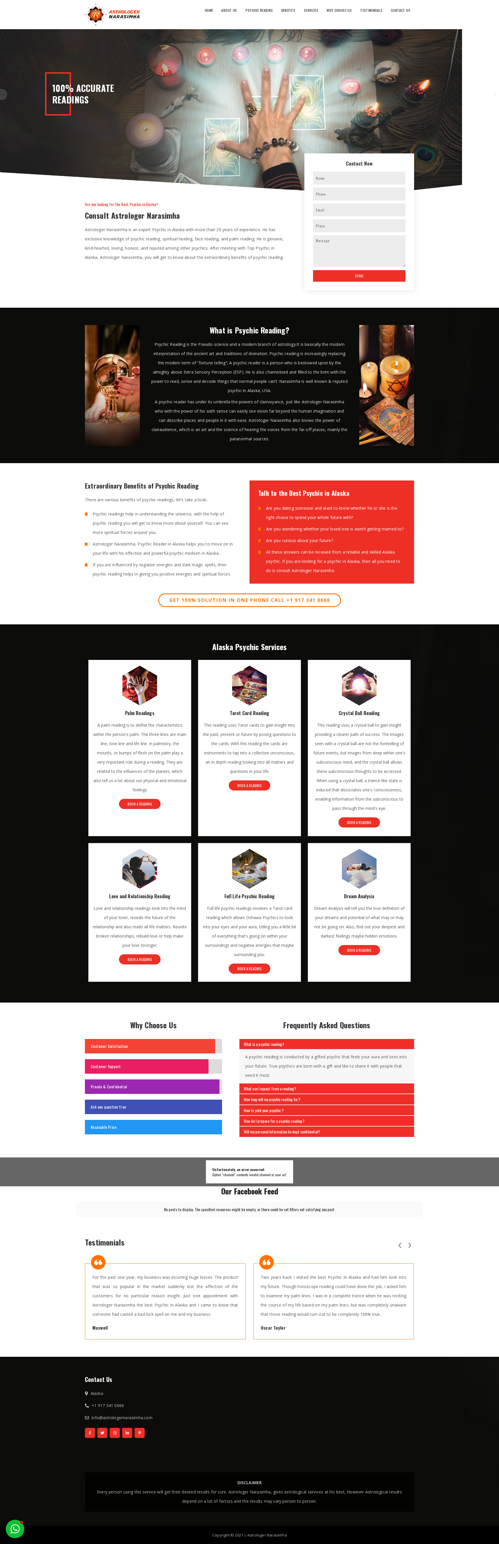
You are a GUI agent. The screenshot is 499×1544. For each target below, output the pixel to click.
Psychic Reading (259, 10)
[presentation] (399, 1244)
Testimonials (371, 10)
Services (311, 10)
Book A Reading (140, 803)
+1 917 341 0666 (108, 1405)
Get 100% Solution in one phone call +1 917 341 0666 (249, 600)
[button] (15, 1529)
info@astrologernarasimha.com (122, 1417)
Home (209, 10)
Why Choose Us (339, 10)
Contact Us (400, 10)
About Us (229, 10)
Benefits (288, 10)
